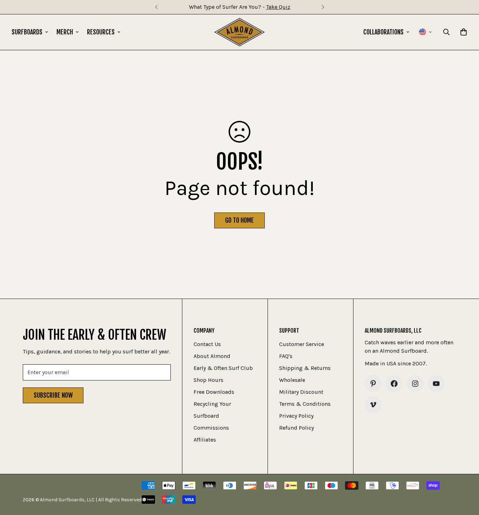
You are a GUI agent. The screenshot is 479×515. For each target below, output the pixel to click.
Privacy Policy (296, 415)
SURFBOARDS (27, 32)
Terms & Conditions (305, 403)
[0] (464, 32)
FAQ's (285, 356)
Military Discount (301, 392)
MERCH (64, 32)
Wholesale (292, 380)
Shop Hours (208, 380)
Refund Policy (296, 427)
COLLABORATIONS (383, 32)
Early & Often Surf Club (223, 368)
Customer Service (301, 344)
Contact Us (207, 344)
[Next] (323, 7)
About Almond (212, 356)
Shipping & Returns (305, 368)
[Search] (446, 32)
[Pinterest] (373, 383)
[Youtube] (436, 383)
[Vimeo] (373, 404)
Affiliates (205, 439)
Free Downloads (214, 392)
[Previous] (156, 7)
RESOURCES (101, 32)
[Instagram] (415, 383)
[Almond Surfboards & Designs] (239, 32)
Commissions (211, 427)
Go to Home (239, 220)
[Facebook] (394, 383)
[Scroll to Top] (465, 477)
